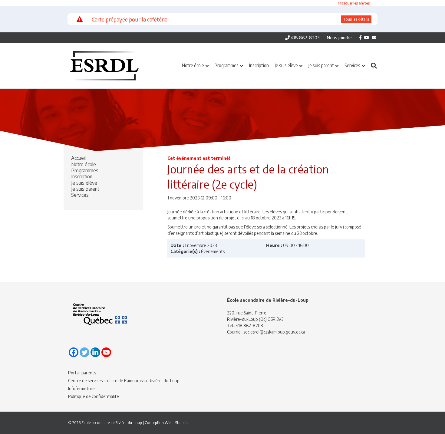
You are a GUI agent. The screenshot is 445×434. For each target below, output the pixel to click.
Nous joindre (339, 37)
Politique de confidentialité (93, 396)
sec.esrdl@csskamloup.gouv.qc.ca (274, 331)
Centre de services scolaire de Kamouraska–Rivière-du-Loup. (124, 380)
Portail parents (82, 372)
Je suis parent (321, 65)
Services (352, 65)
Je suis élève (286, 65)
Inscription (259, 65)
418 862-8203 (305, 37)
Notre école (193, 65)
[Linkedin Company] (95, 352)
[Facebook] (73, 352)
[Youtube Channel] (106, 352)
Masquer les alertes (354, 3)
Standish (182, 422)
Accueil (78, 158)
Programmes (227, 65)
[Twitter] (84, 352)
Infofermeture (81, 388)
